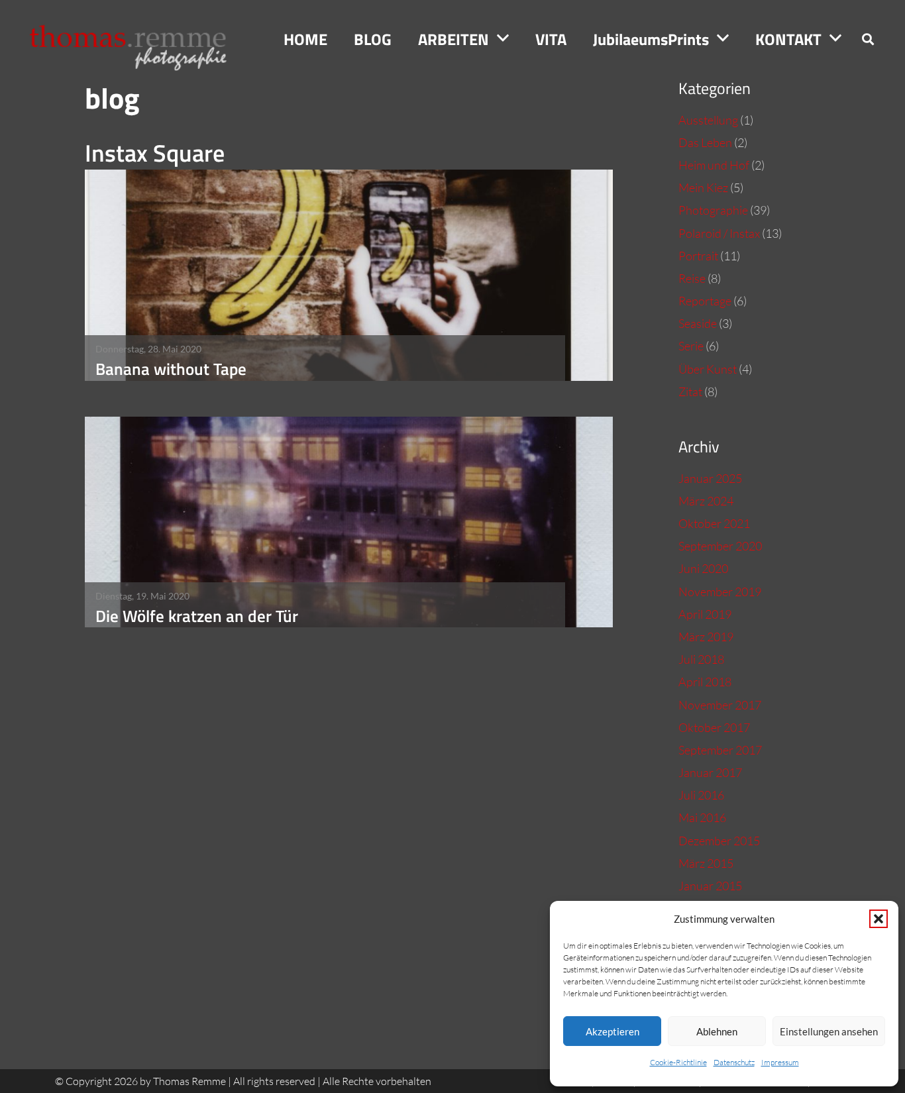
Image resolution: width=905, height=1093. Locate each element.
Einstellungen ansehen (829, 1031)
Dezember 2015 (719, 840)
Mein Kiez (703, 187)
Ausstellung (708, 120)
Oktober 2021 (714, 523)
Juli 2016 (701, 795)
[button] (878, 918)
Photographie (713, 210)
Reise (692, 278)
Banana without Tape (170, 369)
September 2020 (720, 546)
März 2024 (705, 501)
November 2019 (719, 591)
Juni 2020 (703, 568)
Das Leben (705, 142)
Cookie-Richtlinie (678, 1062)
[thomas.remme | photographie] (135, 39)
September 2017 (720, 750)
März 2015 (705, 863)
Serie (691, 345)
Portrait (698, 255)
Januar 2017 (710, 772)
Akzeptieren (612, 1031)
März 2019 (705, 636)
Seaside (697, 323)
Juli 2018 (701, 659)
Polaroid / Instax (719, 233)
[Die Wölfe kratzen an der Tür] (349, 522)
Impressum (780, 1062)
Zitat (690, 391)
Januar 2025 (710, 478)
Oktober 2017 (714, 727)
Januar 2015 (710, 885)
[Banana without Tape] (349, 275)
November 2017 (719, 705)
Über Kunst (707, 369)
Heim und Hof (713, 165)
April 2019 (704, 614)
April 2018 (704, 681)
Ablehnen (716, 1031)
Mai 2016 (702, 817)
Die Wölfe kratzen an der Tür (196, 616)
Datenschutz (734, 1062)
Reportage (704, 300)
